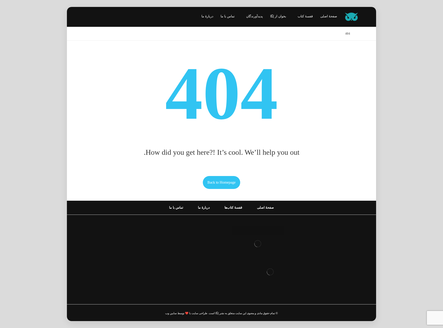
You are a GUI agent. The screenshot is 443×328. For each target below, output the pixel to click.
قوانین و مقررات (198, 230)
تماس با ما (203, 267)
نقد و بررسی (201, 245)
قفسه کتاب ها (200, 252)
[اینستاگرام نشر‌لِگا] (90, 17)
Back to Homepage (221, 182)
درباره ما (204, 237)
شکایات (205, 259)
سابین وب (171, 313)
